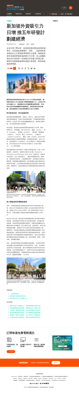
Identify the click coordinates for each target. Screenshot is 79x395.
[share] (45, 76)
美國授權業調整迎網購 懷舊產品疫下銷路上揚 (25, 308)
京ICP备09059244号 (46, 380)
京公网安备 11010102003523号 (59, 380)
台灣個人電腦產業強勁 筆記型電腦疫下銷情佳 (25, 310)
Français (30, 378)
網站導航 (38, 380)
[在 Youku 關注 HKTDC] (48, 383)
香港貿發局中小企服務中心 (18, 298)
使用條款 (15, 380)
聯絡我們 (26, 376)
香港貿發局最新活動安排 (18, 296)
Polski (39, 378)
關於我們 (20, 376)
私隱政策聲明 (22, 380)
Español (25, 378)
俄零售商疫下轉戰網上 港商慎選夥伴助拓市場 (25, 306)
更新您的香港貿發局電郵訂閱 (61, 376)
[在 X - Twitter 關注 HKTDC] (39, 383)
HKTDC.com (14, 376)
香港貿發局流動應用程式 (34, 376)
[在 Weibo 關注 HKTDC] (42, 383)
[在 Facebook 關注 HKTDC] (37, 383)
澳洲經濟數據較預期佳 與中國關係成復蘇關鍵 (25, 312)
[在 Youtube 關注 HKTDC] (46, 383)
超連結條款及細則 (30, 380)
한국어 (59, 378)
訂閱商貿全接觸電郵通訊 (47, 376)
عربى (55, 378)
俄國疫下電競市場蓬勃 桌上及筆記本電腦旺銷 (25, 315)
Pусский (51, 378)
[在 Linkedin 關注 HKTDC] (40, 383)
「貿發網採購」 (15, 294)
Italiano (35, 378)
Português (45, 378)
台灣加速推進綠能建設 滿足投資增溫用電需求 (25, 317)
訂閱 (12, 351)
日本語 (64, 378)
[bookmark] (45, 81)
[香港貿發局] (39, 373)
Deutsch (20, 378)
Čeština (15, 378)
